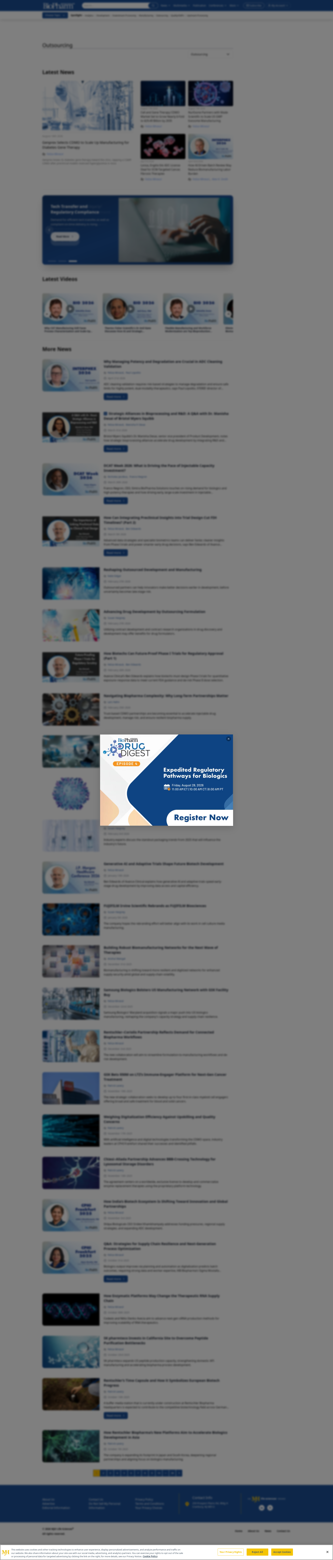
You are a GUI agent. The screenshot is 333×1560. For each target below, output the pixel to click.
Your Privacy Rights (231, 1551)
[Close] (327, 1552)
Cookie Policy (150, 1556)
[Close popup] (228, 738)
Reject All (257, 1551)
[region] (166, 1552)
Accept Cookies (282, 1551)
